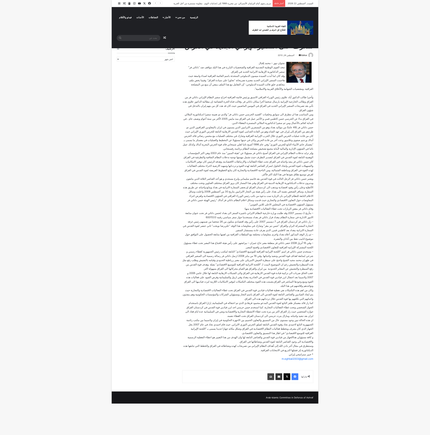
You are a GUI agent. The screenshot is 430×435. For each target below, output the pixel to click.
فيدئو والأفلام (125, 17)
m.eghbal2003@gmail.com (297, 358)
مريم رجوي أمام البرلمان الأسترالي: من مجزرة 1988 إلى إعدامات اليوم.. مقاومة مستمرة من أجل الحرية (222, 3)
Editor (304, 55)
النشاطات (153, 17)
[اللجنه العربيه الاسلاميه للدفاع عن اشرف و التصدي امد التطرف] (281, 28)
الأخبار (168, 17)
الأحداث (140, 17)
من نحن (181, 17)
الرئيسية (194, 17)
